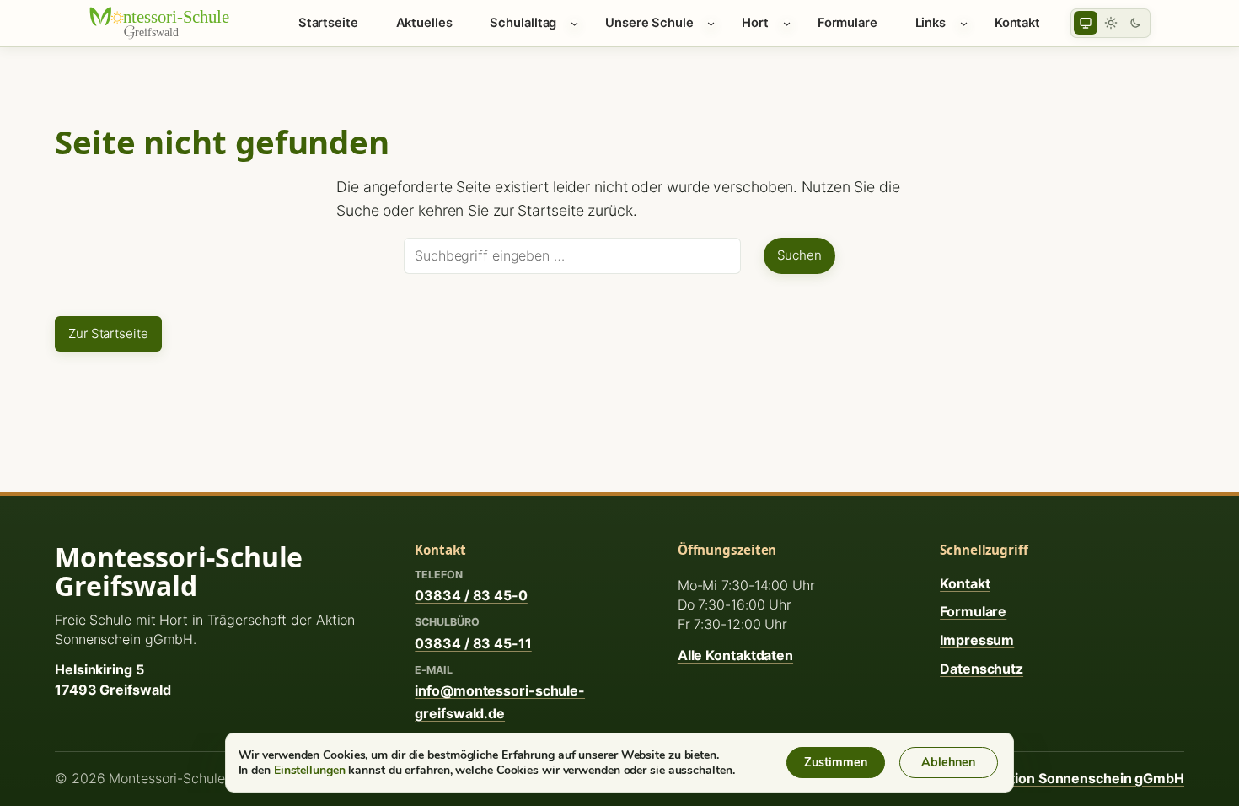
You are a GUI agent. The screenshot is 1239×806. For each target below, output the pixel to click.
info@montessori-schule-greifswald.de (500, 701)
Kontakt (965, 583)
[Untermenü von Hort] (787, 23)
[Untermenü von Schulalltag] (574, 23)
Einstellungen (310, 769)
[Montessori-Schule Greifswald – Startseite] (168, 23)
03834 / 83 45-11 (473, 643)
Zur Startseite (108, 333)
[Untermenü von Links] (964, 23)
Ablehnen (948, 762)
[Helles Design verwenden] (1111, 23)
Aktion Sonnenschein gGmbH (1088, 778)
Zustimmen (835, 762)
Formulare (973, 611)
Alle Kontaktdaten (735, 655)
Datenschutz (981, 668)
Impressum (977, 639)
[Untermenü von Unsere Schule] (711, 23)
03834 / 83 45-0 (471, 595)
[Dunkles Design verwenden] (1135, 23)
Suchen (799, 255)
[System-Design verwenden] (1085, 23)
